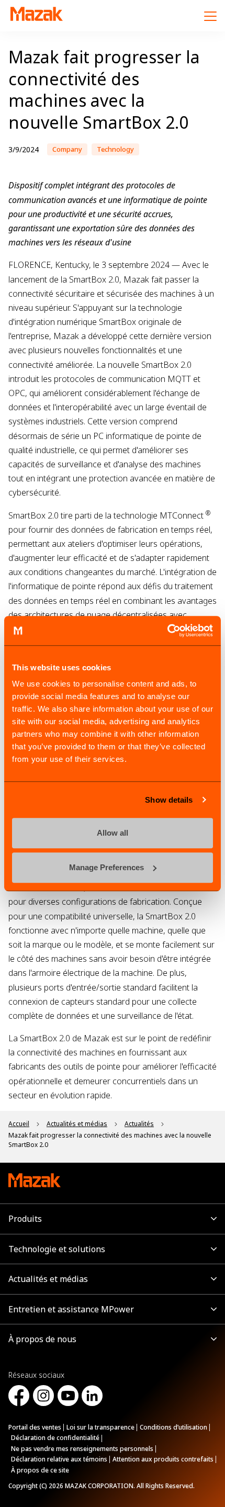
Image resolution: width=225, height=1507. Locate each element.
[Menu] (210, 15)
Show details (169, 799)
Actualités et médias (48, 1279)
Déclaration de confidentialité (55, 1437)
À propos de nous (42, 1339)
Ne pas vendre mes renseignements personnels (82, 1448)
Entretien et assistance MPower (71, 1309)
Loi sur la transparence (100, 1427)
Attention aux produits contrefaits (163, 1459)
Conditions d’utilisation (173, 1427)
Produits (25, 1218)
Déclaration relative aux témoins (59, 1459)
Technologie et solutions (56, 1249)
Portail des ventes (34, 1427)
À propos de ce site (40, 1470)
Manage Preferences (106, 867)
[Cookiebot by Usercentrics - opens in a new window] (167, 630)
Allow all (112, 832)
